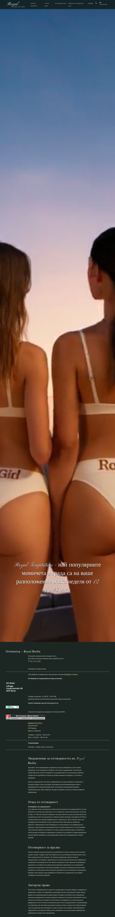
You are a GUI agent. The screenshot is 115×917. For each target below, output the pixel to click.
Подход (90, 3)
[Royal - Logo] (16, 7)
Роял (29, 809)
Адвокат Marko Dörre (35, 723)
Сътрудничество (60, 3)
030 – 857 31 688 (96, 3)
